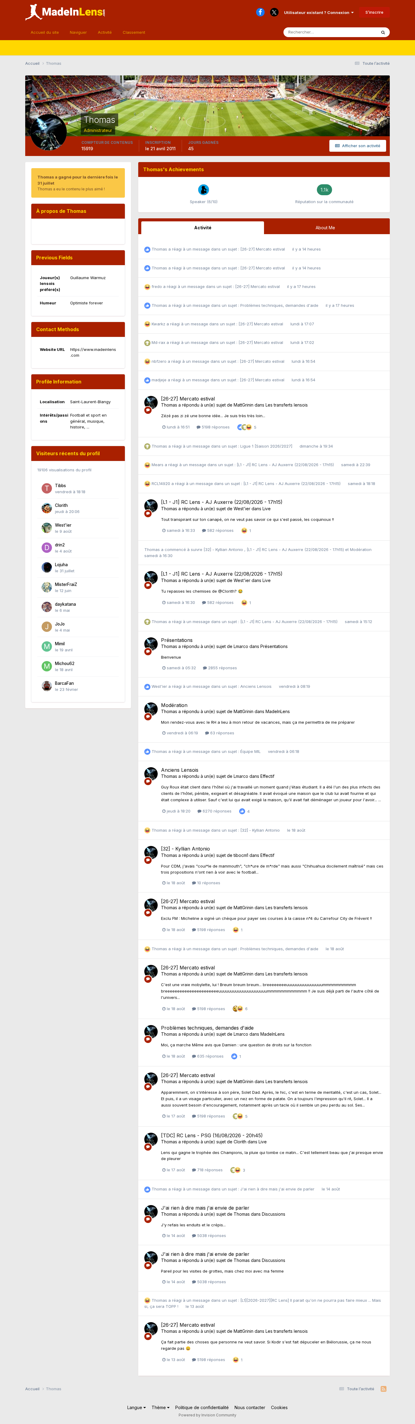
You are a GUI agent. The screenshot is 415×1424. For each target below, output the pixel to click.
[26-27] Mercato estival (263, 249)
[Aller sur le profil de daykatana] (47, 607)
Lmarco (241, 646)
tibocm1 (241, 855)
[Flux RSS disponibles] (383, 1389)
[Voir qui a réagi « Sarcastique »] (235, 1008)
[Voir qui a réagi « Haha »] (248, 426)
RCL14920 (161, 483)
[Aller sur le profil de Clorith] (47, 508)
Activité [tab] (202, 227)
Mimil (60, 643)
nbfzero (159, 361)
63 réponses (221, 732)
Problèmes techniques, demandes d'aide (280, 305)
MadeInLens (278, 711)
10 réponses (208, 882)
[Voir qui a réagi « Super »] (244, 426)
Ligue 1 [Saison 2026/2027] (266, 446)
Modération (361, 549)
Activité (105, 32)
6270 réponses (216, 811)
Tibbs (60, 485)
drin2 (60, 544)
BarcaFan (64, 683)
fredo (157, 286)
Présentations (177, 640)
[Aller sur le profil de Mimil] (47, 646)
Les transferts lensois (287, 404)
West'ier (63, 525)
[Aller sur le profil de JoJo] (47, 627)
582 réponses (220, 530)
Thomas (159, 249)
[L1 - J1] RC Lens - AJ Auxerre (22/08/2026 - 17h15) (286, 464)
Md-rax (158, 342)
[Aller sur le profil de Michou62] (47, 666)
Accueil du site (45, 32)
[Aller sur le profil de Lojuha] (47, 567)
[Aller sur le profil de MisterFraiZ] (47, 587)
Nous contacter (250, 1407)
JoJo (60, 624)
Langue (135, 1407)
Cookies (279, 1407)
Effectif (267, 776)
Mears (157, 464)
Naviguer (78, 32)
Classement (134, 32)
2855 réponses (222, 667)
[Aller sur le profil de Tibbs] (47, 488)
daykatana (65, 604)
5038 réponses (211, 1235)
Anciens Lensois (256, 686)
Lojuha (61, 564)
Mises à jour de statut (349, 32)
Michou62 (64, 663)
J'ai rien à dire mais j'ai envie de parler (278, 1189)
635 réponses (210, 1056)
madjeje (159, 379)
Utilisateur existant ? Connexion (317, 12)
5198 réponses (215, 426)
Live (266, 508)
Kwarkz (158, 323)
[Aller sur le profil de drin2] (47, 547)
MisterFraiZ (66, 584)
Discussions (273, 1214)
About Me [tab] (325, 227)
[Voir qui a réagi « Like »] (240, 426)
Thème (159, 1407)
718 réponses (209, 1169)
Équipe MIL (251, 751)
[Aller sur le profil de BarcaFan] (47, 686)
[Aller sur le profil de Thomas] (151, 402)
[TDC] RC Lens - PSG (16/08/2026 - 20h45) (212, 1135)
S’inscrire (374, 12)
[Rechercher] (383, 32)
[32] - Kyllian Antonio (224, 549)
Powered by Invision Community (207, 1415)
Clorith (61, 505)
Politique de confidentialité (202, 1407)
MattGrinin (243, 404)
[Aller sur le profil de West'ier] (47, 528)
